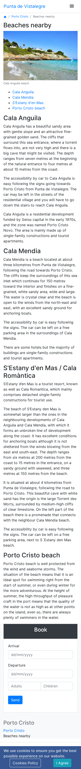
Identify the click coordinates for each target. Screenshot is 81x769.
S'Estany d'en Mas (27, 102)
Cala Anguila (23, 92)
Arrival (13, 646)
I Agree (62, 763)
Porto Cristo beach (28, 108)
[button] (9, 60)
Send (15, 700)
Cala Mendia (23, 97)
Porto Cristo (19, 16)
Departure (16, 665)
